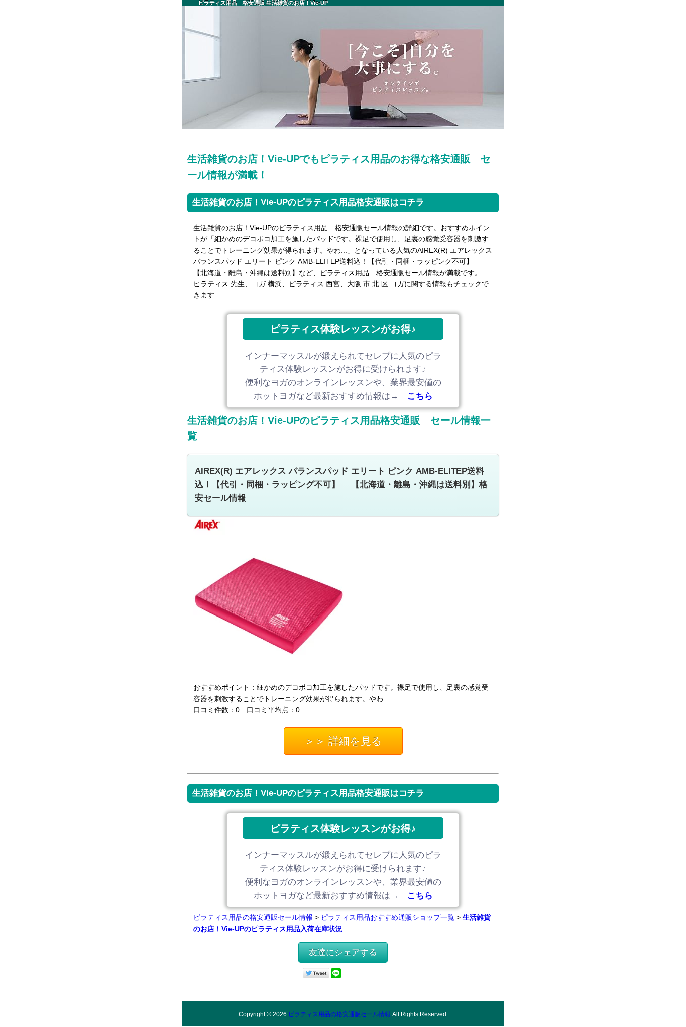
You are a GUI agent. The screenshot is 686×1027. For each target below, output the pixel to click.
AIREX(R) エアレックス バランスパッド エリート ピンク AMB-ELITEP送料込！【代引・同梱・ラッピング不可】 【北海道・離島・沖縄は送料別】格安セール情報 (341, 484)
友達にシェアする (343, 952)
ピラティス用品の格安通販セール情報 (253, 917)
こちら (420, 396)
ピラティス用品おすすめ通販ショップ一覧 (387, 917)
